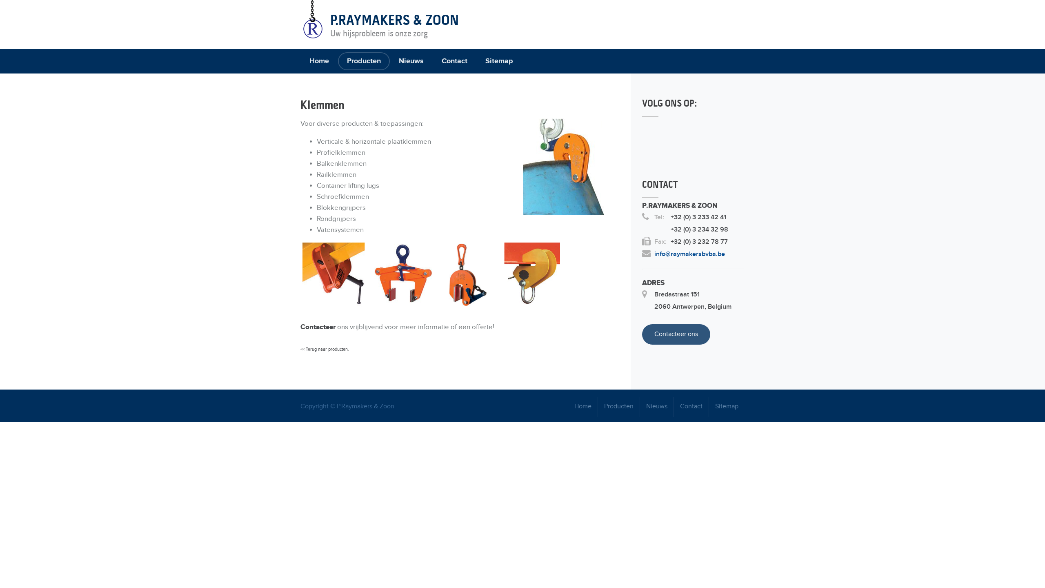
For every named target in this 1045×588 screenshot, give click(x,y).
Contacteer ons (676, 334)
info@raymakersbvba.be (689, 254)
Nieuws (411, 61)
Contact (454, 61)
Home (319, 61)
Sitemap (499, 61)
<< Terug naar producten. (324, 349)
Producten (364, 61)
